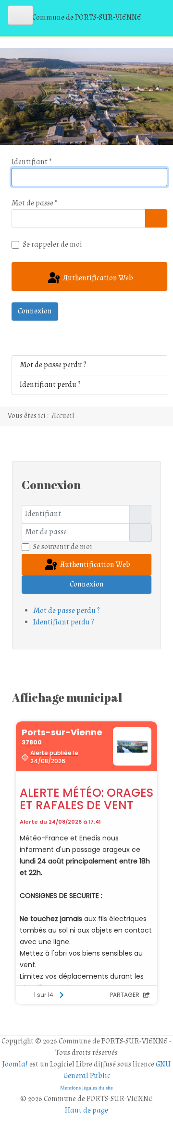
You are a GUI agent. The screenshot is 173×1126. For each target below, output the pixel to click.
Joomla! (15, 1064)
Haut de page (86, 1110)
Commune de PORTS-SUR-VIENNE (86, 17)
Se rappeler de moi (52, 245)
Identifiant (32, 162)
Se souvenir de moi (62, 547)
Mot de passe (35, 203)
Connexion (35, 311)
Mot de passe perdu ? (53, 365)
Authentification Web (97, 278)
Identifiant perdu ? (50, 385)
